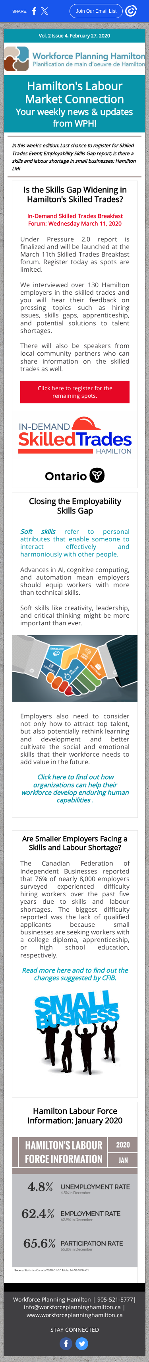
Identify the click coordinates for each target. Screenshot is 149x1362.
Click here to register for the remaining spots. (75, 391)
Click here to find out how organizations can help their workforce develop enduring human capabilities (75, 788)
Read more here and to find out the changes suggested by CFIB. (75, 974)
